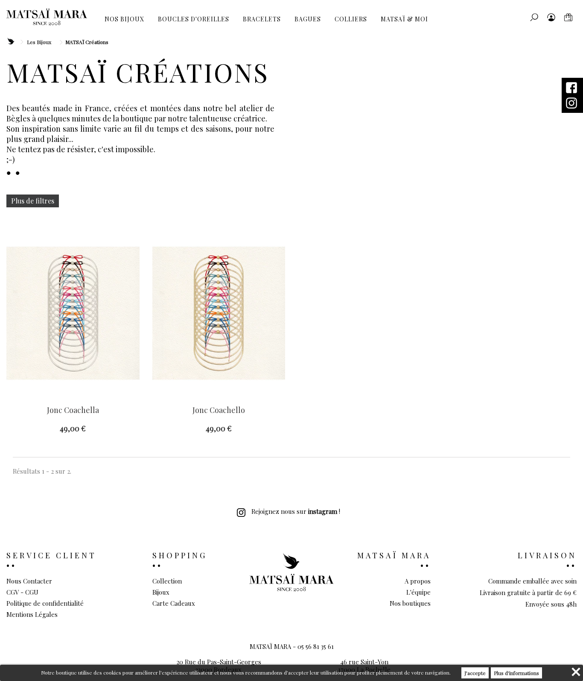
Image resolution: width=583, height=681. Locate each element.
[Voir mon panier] (568, 17)
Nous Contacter (29, 581)
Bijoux (160, 592)
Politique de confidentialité (45, 603)
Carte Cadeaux (173, 603)
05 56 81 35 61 (315, 646)
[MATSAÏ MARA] (46, 17)
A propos (418, 581)
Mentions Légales (32, 614)
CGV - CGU (22, 592)
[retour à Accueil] (10, 41)
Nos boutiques (410, 603)
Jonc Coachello (218, 410)
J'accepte (475, 672)
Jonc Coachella (73, 410)
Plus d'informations (516, 672)
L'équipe (418, 592)
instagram (322, 511)
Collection (167, 581)
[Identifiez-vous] (551, 17)
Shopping (179, 555)
